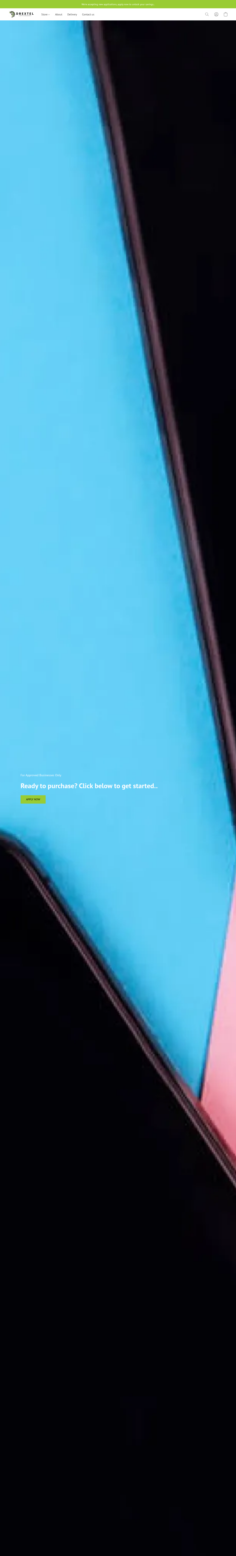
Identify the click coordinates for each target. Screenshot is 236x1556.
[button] (21, 14)
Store (44, 14)
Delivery (72, 14)
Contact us (88, 14)
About (58, 14)
